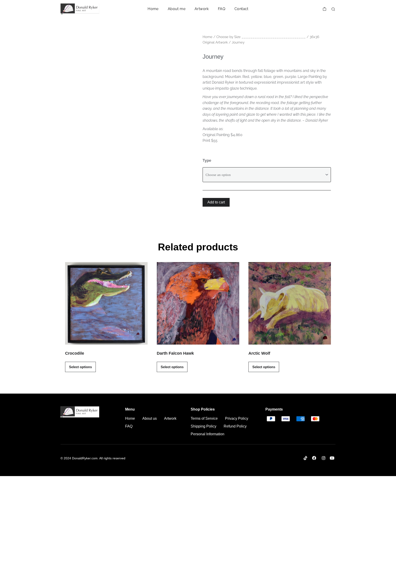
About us (149, 418)
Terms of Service (204, 418)
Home (153, 9)
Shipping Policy (203, 426)
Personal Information (207, 434)
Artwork (202, 9)
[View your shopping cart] (324, 9)
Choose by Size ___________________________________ (261, 37)
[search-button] (333, 9)
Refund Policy (235, 426)
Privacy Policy (236, 418)
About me (176, 9)
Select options (80, 367)
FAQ (221, 9)
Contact (241, 9)
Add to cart (216, 202)
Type (207, 160)
